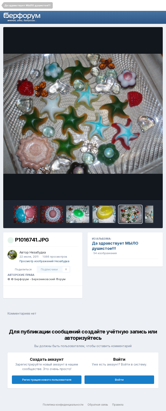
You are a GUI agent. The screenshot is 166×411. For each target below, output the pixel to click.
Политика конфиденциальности (63, 404)
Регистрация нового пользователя (46, 379)
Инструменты (143, 192)
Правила (117, 404)
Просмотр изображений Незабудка (44, 261)
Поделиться (22, 269)
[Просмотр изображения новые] (25, 214)
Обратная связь (98, 404)
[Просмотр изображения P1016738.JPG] (77, 214)
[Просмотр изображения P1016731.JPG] (104, 214)
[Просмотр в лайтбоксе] (83, 114)
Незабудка (38, 252)
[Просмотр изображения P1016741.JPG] (130, 214)
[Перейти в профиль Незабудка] (12, 255)
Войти (119, 379)
